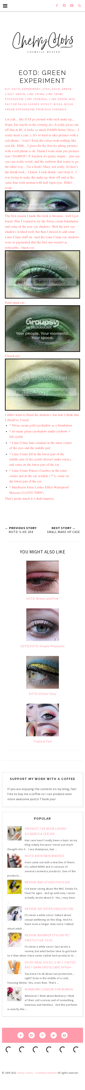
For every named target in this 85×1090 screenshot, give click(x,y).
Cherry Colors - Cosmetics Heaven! (37, 1073)
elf (7, 89)
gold (56, 89)
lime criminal (36, 99)
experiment (31, 89)
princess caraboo (51, 109)
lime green (58, 99)
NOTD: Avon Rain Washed (44, 856)
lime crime (35, 94)
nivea (58, 104)
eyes (46, 89)
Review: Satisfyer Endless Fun (49, 909)
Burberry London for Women (49, 989)
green (67, 89)
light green (15, 94)
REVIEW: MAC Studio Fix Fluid (47, 882)
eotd (16, 89)
